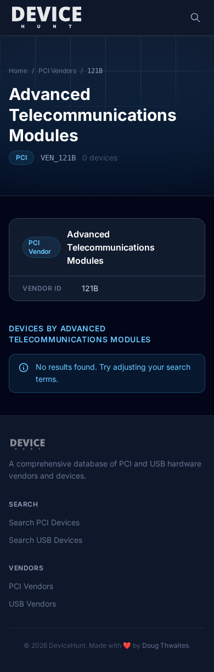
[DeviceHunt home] (46, 17)
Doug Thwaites (165, 645)
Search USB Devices (45, 540)
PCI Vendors (57, 70)
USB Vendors (32, 603)
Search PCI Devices (44, 522)
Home (18, 70)
